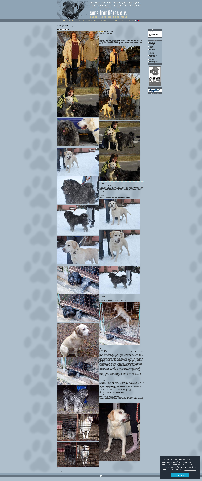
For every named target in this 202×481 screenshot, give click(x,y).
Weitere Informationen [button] (190, 470)
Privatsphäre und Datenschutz (153, 35)
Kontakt (151, 31)
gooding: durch (153, 42)
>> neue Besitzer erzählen (106, 33)
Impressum (152, 33)
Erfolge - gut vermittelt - (68, 26)
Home (58, 26)
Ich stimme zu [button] (180, 475)
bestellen (151, 53)
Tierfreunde (152, 62)
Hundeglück (152, 56)
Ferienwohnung (153, 55)
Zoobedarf (152, 46)
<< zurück (59, 471)
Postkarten (152, 52)
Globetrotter (152, 49)
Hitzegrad (151, 47)
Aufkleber (151, 59)
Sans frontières (153, 51)
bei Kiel (150, 57)
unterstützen (152, 44)
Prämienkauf (152, 43)
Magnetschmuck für (154, 61)
